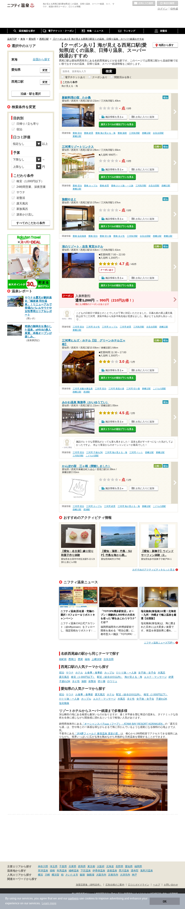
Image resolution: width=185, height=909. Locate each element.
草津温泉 (43, 870)
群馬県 (82, 866)
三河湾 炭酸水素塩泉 (83, 388)
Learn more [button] (49, 903)
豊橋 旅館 (122, 133)
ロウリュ (112, 681)
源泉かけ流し (25, 214)
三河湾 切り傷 (133, 388)
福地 (87, 659)
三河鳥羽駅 (134, 133)
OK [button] (165, 901)
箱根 (52, 870)
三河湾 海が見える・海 (116, 452)
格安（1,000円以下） (83, 676)
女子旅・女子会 (147, 672)
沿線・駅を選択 (31, 93)
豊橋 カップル (91, 185)
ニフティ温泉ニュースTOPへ (159, 642)
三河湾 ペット (136, 452)
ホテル (79, 672)
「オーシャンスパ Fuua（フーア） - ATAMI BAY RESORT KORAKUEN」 (123, 723)
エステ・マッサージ (155, 676)
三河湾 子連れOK (94, 452)
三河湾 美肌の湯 (116, 388)
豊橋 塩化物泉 (79, 236)
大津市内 (125, 874)
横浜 (40, 874)
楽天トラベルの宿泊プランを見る (117, 124)
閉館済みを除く (123, 77)
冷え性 (76, 681)
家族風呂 (22, 208)
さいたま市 (71, 874)
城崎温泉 (74, 870)
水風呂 (161, 672)
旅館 (84, 681)
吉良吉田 (109, 659)
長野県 (119, 866)
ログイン (163, 8)
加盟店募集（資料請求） (89, 885)
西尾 (80, 659)
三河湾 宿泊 (78, 327)
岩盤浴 (92, 681)
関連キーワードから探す (22, 879)
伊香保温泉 (98, 870)
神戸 (134, 874)
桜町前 (63, 659)
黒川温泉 (124, 870)
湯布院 (134, 870)
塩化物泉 (64, 703)
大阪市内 (101, 874)
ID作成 (174, 8)
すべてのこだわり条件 (30, 222)
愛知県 (129, 866)
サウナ (70, 672)
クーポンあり (99, 77)
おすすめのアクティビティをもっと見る (153, 569)
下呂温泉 (86, 870)
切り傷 (101, 681)
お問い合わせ (171, 885)
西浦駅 (86, 392)
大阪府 (100, 866)
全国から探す (41, 59)
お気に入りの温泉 (143, 3)
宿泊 (61, 672)
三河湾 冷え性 (93, 327)
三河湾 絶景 (125, 327)
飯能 (82, 874)
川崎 (47, 874)
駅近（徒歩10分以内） (110, 676)
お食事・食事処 (93, 672)
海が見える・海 (133, 676)
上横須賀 (97, 659)
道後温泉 (112, 870)
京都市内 (113, 874)
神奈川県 (43, 866)
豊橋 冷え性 (119, 236)
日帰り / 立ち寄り (27, 123)
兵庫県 (72, 866)
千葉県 (63, 866)
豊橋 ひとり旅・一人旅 (122, 185)
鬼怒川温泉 (146, 870)
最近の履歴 (167, 3)
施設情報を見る (113, 117)
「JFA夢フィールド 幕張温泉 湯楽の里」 (97, 733)
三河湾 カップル (110, 327)
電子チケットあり (75, 77)
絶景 (171, 676)
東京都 (91, 866)
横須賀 (55, 874)
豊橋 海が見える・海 (105, 133)
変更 (45, 70)
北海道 (110, 866)
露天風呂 (64, 676)
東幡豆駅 (77, 136)
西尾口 (72, 659)
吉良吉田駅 (158, 133)
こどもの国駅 (159, 388)
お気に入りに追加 (144, 117)
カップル (109, 672)
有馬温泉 (62, 870)
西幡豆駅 (146, 133)
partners (73, 898)
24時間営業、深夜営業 (31, 186)
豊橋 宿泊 (77, 133)
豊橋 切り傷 (105, 236)
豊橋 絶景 (88, 133)
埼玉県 (53, 866)
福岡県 (138, 866)
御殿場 (90, 874)
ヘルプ (156, 885)
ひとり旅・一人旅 (126, 672)
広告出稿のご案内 (115, 885)
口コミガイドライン (138, 885)
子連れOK (64, 681)
